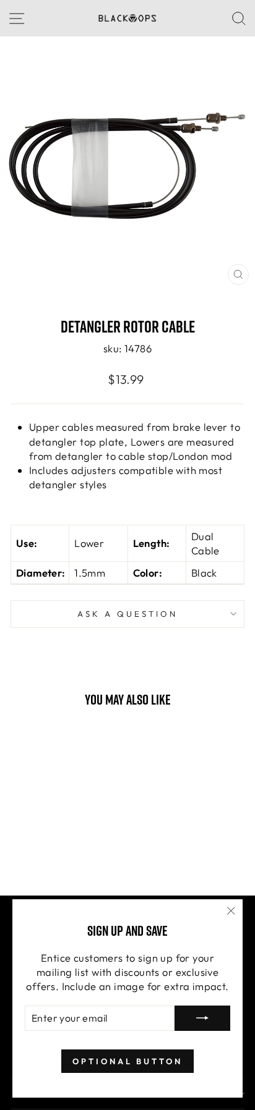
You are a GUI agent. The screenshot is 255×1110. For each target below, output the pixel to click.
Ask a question (127, 614)
